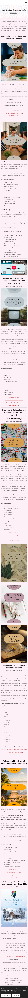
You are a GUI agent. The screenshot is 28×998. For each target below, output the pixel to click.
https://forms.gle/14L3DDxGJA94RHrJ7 (14, 110)
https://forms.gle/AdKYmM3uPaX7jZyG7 (14, 872)
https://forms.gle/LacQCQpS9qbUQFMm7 (14, 399)
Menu (26, 2)
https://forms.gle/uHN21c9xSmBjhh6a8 (18, 749)
